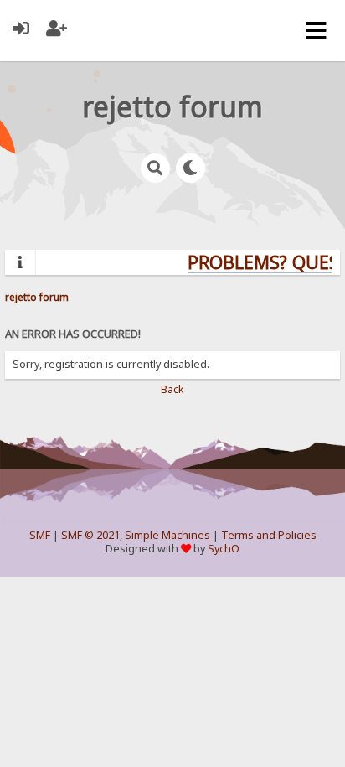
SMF (39, 535)
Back (172, 389)
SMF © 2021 (90, 535)
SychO (223, 549)
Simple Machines (167, 535)
